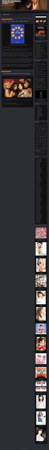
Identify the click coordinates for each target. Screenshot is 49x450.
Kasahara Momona (44, 131)
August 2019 (38, 162)
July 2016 (37, 193)
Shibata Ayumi (37, 145)
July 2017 (37, 183)
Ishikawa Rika (40, 129)
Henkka (5, 19)
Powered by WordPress (24, 448)
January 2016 (38, 198)
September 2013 (38, 218)
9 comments (29, 74)
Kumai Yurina (37, 134)
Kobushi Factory (39, 111)
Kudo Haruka (44, 133)
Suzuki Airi (37, 147)
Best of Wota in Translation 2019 (40, 63)
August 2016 (38, 192)
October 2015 (38, 200)
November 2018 (38, 170)
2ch (5, 74)
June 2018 (37, 174)
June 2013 (37, 221)
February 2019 (38, 167)
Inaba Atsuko (10, 22)
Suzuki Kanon (39, 147)
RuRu (22, 74)
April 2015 (37, 204)
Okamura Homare (43, 142)
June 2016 (37, 194)
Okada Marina (44, 141)
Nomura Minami (37, 140)
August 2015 (38, 202)
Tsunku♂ (13, 22)
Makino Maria (40, 135)
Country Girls (38, 109)
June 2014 (37, 210)
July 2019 (37, 163)
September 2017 (38, 181)
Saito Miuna (39, 143)
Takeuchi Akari (43, 148)
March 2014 (37, 213)
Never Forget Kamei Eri (39, 71)
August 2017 (38, 182)
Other (6, 22)
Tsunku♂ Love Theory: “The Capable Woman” (15, 21)
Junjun (42, 129)
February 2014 (38, 214)
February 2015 (38, 205)
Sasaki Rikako (42, 143)
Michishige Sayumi (43, 136)
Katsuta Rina (37, 132)
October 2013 (38, 217)
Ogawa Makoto (41, 141)
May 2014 (37, 211)
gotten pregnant (23, 50)
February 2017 (38, 187)
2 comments (16, 22)
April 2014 (37, 212)
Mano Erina (44, 135)
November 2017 (38, 179)
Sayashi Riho (44, 144)
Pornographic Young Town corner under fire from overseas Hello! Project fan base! (41, 82)
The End (37, 62)
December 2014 (38, 206)
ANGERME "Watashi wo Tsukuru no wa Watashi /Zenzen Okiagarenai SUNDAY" (41, 393)
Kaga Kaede (45, 129)
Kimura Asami (40, 132)
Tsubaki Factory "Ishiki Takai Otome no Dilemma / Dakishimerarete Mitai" (41, 288)
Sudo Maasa (40, 146)
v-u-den (38, 117)
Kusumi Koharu (41, 134)
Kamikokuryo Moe (44, 130)
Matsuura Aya (37, 136)
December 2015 (38, 199)
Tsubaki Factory (39, 116)
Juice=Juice (38, 110)
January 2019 (38, 168)
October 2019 (38, 160)
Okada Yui (37, 142)
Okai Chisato (39, 142)
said (38, 43)
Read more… (5, 68)
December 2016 (38, 189)
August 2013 (38, 219)
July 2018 (37, 173)
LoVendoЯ (38, 112)
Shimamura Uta (41, 145)
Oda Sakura (43, 140)
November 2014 (38, 207)
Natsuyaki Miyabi (41, 139)
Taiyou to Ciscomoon (9, 74)
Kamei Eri (40, 130)
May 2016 (37, 195)
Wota (37, 118)
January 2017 (38, 188)
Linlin (43, 134)
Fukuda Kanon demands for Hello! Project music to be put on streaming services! (40, 75)
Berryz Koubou (39, 108)
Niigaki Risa (45, 139)
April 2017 (37, 185)
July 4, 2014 (9, 71)
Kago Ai (37, 130)
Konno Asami (40, 133)
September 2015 (38, 201)
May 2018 (37, 175)
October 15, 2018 (9, 19)
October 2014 (38, 208)
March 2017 (37, 186)
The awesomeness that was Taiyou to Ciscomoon (16, 73)
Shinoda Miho (25, 74)
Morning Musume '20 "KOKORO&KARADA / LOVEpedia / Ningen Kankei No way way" (41, 240)
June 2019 (37, 164)
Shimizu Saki (44, 145)
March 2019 (37, 166)
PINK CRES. (38, 114)
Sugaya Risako (44, 146)
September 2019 (38, 161)
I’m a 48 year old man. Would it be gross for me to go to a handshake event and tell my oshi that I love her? (41, 79)
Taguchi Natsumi (43, 147)
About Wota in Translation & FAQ (7, 11)
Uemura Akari (43, 151)
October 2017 (38, 180)
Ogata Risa (39, 141)
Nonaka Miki (40, 140)
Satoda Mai (40, 144)
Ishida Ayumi (44, 128)
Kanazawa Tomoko (38, 131)
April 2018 (37, 176)
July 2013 (37, 220)
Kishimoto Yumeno (44, 132)
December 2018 (38, 169)
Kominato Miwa (19, 74)
